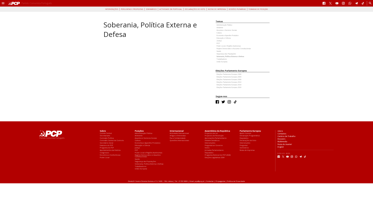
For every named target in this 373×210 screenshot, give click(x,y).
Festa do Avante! (285, 144)
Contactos (282, 133)
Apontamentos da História (110, 150)
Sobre (103, 131)
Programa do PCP (107, 148)
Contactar (210, 181)
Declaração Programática (250, 135)
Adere (280, 131)
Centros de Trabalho (286, 136)
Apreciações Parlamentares (215, 138)
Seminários (151, 9)
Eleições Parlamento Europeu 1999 (229, 74)
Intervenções (111, 9)
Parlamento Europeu (250, 131)
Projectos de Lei (211, 133)
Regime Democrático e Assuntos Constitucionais (234, 48)
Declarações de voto (195, 9)
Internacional (177, 131)
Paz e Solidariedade (177, 138)
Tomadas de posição (258, 9)
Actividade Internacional (179, 133)
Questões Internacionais (179, 140)
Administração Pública (224, 25)
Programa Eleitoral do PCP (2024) (218, 155)
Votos (207, 148)
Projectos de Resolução (214, 135)
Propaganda (220, 181)
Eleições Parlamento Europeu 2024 (229, 87)
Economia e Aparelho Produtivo (228, 35)
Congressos (104, 153)
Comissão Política (107, 138)
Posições (139, 131)
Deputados (209, 153)
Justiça (219, 41)
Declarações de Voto (248, 140)
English (281, 147)
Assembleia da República (217, 131)
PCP (218, 43)
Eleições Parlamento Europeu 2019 (229, 85)
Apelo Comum (245, 133)
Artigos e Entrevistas (178, 135)
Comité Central (106, 133)
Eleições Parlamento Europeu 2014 (229, 82)
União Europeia (222, 62)
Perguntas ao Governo (214, 145)
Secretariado (105, 135)
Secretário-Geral (106, 143)
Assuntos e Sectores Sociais (227, 30)
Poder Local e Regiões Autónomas (229, 46)
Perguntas (244, 145)
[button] (3, 3)
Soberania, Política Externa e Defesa (230, 56)
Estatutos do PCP (106, 145)
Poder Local (104, 157)
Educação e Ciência (224, 38)
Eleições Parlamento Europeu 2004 (229, 77)
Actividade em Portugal (170, 9)
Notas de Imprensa (217, 9)
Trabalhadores (222, 59)
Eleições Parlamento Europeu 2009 (229, 79)
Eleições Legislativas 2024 (214, 157)
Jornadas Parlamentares (214, 150)
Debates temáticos (212, 140)
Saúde (219, 51)
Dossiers (281, 139)
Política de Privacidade (236, 181)
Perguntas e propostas (132, 9)
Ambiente (220, 27)
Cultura (219, 33)
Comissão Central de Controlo (112, 140)
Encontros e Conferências (110, 155)
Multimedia (282, 141)
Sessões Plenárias (237, 9)
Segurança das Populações (226, 54)
